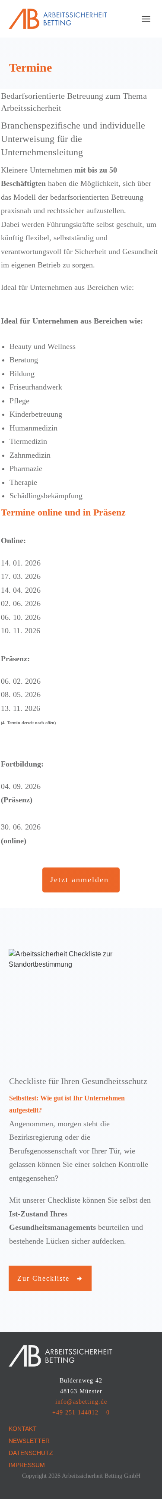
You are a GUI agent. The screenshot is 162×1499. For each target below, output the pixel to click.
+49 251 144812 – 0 (81, 1412)
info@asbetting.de (81, 1401)
